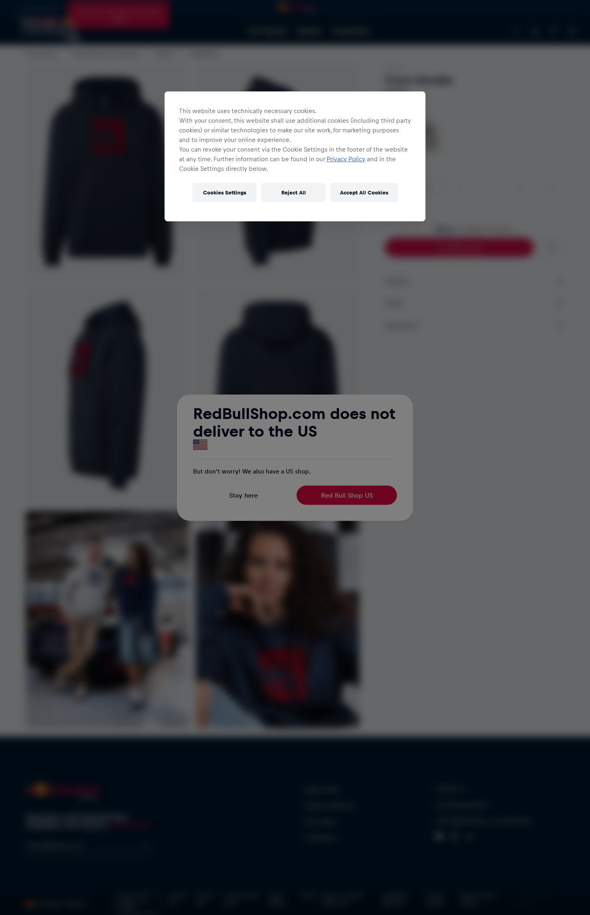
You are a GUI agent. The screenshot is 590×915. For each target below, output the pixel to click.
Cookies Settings (224, 192)
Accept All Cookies (364, 192)
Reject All (293, 192)
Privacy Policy (346, 159)
